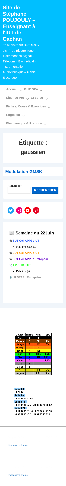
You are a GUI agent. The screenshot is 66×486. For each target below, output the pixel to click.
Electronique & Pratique (24, 123)
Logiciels (13, 115)
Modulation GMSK (23, 171)
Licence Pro (15, 97)
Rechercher (14, 185)
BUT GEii (31, 89)
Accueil (11, 89)
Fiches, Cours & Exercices (26, 106)
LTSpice (37, 97)
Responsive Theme (18, 445)
